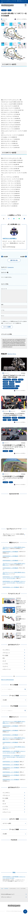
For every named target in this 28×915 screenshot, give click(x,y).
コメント (4, 288)
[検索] (25, 689)
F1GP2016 (4, 10)
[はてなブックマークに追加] (14, 219)
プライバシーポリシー (6, 897)
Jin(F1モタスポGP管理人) (10, 238)
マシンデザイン (6, 649)
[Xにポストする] (3, 219)
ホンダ (4, 661)
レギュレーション (7, 669)
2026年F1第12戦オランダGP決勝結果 (10, 551)
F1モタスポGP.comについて (7, 894)
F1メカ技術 (5, 655)
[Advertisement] (14, 83)
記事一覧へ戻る (14, 260)
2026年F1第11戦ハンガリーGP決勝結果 (11, 587)
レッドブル (5, 663)
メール (2, 310)
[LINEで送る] (19, 219)
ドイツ (9, 10)
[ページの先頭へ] (25, 912)
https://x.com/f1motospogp (7, 679)
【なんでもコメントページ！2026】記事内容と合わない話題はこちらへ (13, 534)
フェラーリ (5, 666)
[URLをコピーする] (24, 219)
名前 (2, 304)
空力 (4, 658)
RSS (14, 872)
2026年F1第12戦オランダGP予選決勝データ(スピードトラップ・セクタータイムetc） (14, 877)
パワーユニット (6, 652)
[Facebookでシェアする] (8, 219)
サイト (2, 315)
